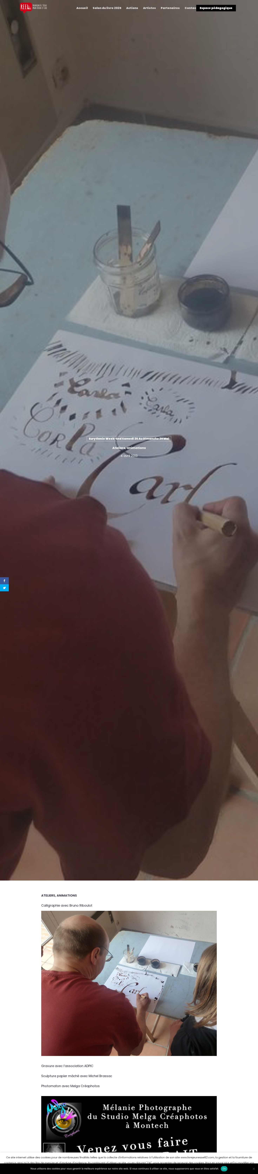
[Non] (253, 1168)
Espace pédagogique (216, 8)
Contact (191, 8)
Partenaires (170, 8)
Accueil (82, 8)
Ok (224, 1168)
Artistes (149, 8)
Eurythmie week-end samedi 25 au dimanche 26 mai (129, 439)
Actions (132, 8)
